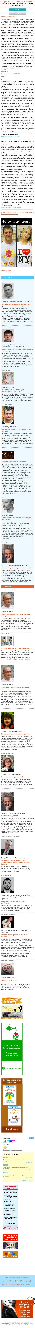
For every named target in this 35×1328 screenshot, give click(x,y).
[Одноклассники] (4, 72)
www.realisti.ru (30, 1323)
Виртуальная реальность (8, 281)
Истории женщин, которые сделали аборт (17, 648)
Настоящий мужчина (6, 875)
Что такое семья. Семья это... (8, 590)
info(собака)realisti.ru (10, 1324)
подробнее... (29, 1162)
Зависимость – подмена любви (13, 777)
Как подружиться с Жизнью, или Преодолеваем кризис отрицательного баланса (15, 862)
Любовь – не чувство (9, 980)
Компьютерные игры (7, 326)
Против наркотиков (6, 497)
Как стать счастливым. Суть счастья (10, 663)
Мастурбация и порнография (8, 914)
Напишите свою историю (8, 16)
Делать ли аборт (5, 633)
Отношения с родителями (7, 789)
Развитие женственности (7, 709)
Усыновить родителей (9, 816)
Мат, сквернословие (7, 542)
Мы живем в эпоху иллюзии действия (16, 304)
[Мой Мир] (6, 72)
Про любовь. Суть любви (7, 753)
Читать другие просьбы (26, 1180)
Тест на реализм (7, 1144)
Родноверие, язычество (8, 448)
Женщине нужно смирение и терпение (15, 734)
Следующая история (25, 212)
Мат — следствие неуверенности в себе (17, 568)
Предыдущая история (9, 212)
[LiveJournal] (7, 72)
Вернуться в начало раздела (9, 214)
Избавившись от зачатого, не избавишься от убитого (13, 390)
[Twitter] (2, 72)
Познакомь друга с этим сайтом (12, 1150)
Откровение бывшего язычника (14, 462)
